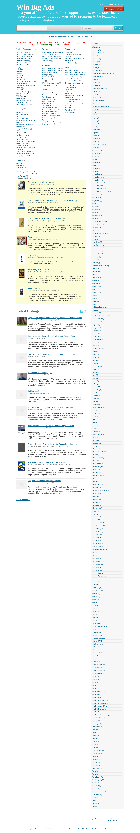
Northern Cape (98, 573)
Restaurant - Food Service (73, 104)
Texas (96, 735)
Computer (19, 67)
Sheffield (96, 676)
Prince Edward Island (100, 626)
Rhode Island (98, 644)
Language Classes (47, 54)
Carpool (67, 52)
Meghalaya (96, 481)
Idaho (95, 360)
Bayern (95, 118)
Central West (97, 186)
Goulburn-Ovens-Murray (101, 316)
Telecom (19, 88)
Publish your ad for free (114, 9)
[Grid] (84, 311)
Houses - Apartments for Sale (51, 68)
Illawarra (96, 363)
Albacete (96, 65)
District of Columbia (100, 233)
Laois (95, 410)
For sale (19, 109)
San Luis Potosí (98, 670)
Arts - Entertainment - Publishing (75, 75)
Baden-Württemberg (99, 97)
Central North (97, 180)
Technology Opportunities (24, 86)
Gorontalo (96, 313)
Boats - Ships (20, 170)
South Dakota (98, 697)
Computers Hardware (23, 129)
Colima (95, 206)
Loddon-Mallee (98, 434)
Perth (95, 614)
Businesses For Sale (23, 56)
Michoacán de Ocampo (100, 490)
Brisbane (96, 138)
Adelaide (96, 50)
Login (102, 4)
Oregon (96, 597)
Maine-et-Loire (97, 464)
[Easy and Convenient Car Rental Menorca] (21, 484)
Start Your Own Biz (22, 104)
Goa (95, 304)
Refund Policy (59, 829)
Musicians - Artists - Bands (73, 59)
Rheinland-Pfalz (98, 641)
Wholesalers (20, 63)
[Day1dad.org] (21, 259)
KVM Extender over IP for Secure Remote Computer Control (51, 425)
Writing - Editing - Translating (51, 122)
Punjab (95, 629)
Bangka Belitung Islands (101, 106)
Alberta (96, 68)
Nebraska (96, 517)
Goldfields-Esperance (100, 307)
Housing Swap (46, 75)
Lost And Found (70, 63)
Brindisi (95, 136)
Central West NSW (99, 189)
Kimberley (96, 404)
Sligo (95, 682)
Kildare (95, 402)
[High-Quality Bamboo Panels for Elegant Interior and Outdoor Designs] (21, 321)
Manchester (97, 467)
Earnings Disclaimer (69, 829)
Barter (18, 116)
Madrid (95, 455)
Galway (95, 280)
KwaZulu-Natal (98, 407)
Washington (97, 768)
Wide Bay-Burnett (99, 792)
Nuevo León (97, 579)
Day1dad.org (33, 255)
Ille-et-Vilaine (97, 366)
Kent (94, 393)
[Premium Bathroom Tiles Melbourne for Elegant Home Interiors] (21, 447)
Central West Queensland (101, 192)
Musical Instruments (22, 145)
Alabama (96, 59)
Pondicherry (97, 623)
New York (97, 535)
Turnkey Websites (22, 92)
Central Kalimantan (99, 177)
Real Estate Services (48, 95)
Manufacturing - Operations (73, 95)
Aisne (95, 56)
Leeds (95, 419)
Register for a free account (114, 4)
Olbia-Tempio (97, 591)
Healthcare (68, 85)
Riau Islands (97, 653)
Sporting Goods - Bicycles (24, 147)
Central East (97, 174)
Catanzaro (96, 162)
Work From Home (22, 52)
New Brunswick (98, 523)
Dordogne (96, 239)
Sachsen (96, 662)
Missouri (96, 499)
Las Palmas (97, 413)
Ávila (95, 94)
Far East (96, 263)
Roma (95, 656)
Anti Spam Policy (40, 829)
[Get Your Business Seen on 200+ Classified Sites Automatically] (21, 204)
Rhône (95, 647)
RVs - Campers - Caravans (24, 172)
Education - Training (71, 81)
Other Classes (46, 61)
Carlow (95, 159)
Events (67, 56)
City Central (97, 201)
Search (118, 28)
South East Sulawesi (100, 703)
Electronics (20, 133)
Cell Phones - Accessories (24, 125)
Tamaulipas (97, 724)
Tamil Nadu (97, 727)
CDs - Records (21, 122)
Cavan (95, 165)
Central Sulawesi (98, 183)
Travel (18, 90)
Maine (95, 461)
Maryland (97, 472)
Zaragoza (96, 806)
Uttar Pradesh (98, 750)
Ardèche (96, 79)
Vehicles (19, 160)
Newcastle (96, 540)
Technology (68, 110)
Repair (44, 120)
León (95, 425)
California (97, 150)
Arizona (96, 82)
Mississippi (97, 496)
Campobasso (97, 153)
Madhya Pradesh (99, 452)
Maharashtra (98, 458)
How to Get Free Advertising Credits (114, 821)
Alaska (96, 62)
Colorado (96, 209)
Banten (95, 109)
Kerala (95, 399)
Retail (66, 106)
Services (44, 90)
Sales (66, 108)
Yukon (95, 801)
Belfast (95, 121)
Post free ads (114, 819)
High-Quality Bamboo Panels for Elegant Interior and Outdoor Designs (55, 317)
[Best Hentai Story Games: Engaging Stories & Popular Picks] (21, 339)
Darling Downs (98, 224)
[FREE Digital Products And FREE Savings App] (21, 222)
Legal (66, 91)
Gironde (95, 298)
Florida (96, 271)
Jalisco (95, 384)
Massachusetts (98, 475)
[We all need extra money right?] (21, 376)
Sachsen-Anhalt (98, 665)
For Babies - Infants (22, 135)
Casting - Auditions (48, 101)
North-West (97, 570)
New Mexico (97, 532)
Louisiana (96, 443)
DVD (17, 131)
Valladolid (96, 756)
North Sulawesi (98, 564)
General (18, 75)
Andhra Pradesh (98, 76)
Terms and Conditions (92, 829)
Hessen (95, 345)
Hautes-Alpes (97, 336)
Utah (95, 747)
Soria (95, 685)
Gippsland (96, 295)
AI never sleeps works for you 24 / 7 (41, 182)
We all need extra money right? (40, 372)
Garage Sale (20, 137)
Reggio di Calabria (99, 638)
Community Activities (71, 54)
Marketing (68, 98)
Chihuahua (96, 198)
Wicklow (96, 789)
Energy (18, 71)
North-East (96, 567)
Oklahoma (97, 588)
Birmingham (97, 130)
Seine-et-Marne (98, 673)
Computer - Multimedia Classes (52, 52)
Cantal (95, 156)
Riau (94, 650)
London (96, 437)
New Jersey (97, 529)
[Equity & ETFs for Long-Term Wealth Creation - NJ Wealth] (21, 411)
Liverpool (96, 431)
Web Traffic (20, 96)
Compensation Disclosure (106, 829)
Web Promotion (21, 94)
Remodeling (32, 237)
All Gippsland (97, 71)
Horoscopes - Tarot (48, 114)
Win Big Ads (35, 7)
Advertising (20, 98)
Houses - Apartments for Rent (51, 70)
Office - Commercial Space (50, 83)
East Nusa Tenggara (99, 251)
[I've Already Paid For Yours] (21, 273)
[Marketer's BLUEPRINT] (21, 292)
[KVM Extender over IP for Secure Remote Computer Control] (21, 429)
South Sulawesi (98, 712)
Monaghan (96, 502)
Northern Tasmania (99, 576)
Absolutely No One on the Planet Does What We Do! (48, 462)
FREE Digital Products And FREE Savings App (46, 218)
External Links (81, 829)
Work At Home (21, 65)
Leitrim (95, 422)
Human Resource (70, 87)
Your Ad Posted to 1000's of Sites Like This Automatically (70, 36)
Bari (94, 112)
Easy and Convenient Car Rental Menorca (44, 480)
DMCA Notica (50, 829)
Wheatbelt (96, 786)
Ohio (95, 585)
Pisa (94, 620)
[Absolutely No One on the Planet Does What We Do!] (21, 466)
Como (95, 212)
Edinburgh (96, 257)
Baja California (98, 100)
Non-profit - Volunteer (71, 100)
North (95, 552)
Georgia (96, 292)
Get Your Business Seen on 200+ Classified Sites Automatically (52, 200)
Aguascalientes (98, 53)
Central (96, 168)
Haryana (96, 331)
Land (43, 81)
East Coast (97, 242)
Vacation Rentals (47, 77)
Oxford (95, 602)
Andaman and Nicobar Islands (103, 73)
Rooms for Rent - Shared (49, 73)
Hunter (95, 357)
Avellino (96, 91)
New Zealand (97, 537)
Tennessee (97, 730)
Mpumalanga (97, 508)
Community (69, 49)
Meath (95, 478)
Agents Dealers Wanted (23, 59)
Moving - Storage (47, 118)
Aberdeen (96, 47)
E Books (19, 69)
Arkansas (96, 85)
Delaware (96, 227)
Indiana (96, 372)
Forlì (94, 274)
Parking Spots (46, 79)
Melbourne (97, 484)
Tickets (18, 150)
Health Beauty (20, 139)
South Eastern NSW (99, 706)
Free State (96, 277)
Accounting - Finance (71, 70)
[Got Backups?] (21, 394)
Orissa (95, 600)
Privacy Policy (31, 829)
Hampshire (96, 328)
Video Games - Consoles (24, 154)
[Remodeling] (21, 240)
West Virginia (98, 780)
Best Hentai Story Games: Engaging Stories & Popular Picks (51, 336)
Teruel (95, 733)
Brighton (96, 133)
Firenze (95, 269)
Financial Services (47, 107)
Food (18, 73)
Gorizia (95, 310)
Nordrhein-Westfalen (99, 549)
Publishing (19, 79)
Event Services (46, 105)
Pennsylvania (98, 611)
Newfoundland (97, 543)
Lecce (95, 416)
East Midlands (98, 248)
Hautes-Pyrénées (98, 339)
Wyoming (96, 798)
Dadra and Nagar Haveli (100, 221)
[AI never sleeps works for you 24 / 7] (21, 185)
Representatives (21, 84)
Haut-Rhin (96, 334)
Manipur (96, 469)
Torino (95, 744)
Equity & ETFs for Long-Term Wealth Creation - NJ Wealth (50, 407)
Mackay (96, 449)
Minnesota (97, 493)
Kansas (96, 387)
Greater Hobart (98, 319)
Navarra (95, 511)
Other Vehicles (21, 176)
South (95, 688)
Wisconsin (97, 795)
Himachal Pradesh (99, 348)
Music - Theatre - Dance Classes (52, 56)
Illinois (96, 369)
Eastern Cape (97, 254)
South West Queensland (101, 715)
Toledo (95, 741)
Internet (67, 89)
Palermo (96, 605)
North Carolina (98, 558)
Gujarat (96, 325)
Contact (121, 819)
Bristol (95, 141)
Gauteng (96, 286)
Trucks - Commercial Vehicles (25, 174)
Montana (96, 505)
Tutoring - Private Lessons (50, 59)
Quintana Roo (97, 632)
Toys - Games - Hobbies (24, 152)
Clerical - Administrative (72, 77)
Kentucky (96, 396)
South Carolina (98, 691)
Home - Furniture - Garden (24, 141)
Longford (96, 440)
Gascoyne (96, 283)
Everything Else (21, 156)
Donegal (96, 236)
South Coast (97, 694)
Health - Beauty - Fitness (50, 109)
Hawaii (95, 342)
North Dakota (98, 561)
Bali (94, 103)
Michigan (96, 487)
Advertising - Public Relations (74, 73)
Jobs (66, 67)
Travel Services (47, 97)
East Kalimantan (98, 245)
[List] (81, 311)
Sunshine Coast (98, 718)
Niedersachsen (98, 546)
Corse (95, 218)
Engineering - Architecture (73, 83)
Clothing (19, 127)
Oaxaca (95, 582)
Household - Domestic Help (50, 116)
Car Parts (19, 166)
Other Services (46, 124)
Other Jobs (68, 112)
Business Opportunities (24, 49)
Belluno (95, 124)
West (95, 771)
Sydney (96, 721)
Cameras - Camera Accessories (26, 120)
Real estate (45, 65)
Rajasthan (97, 635)
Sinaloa (95, 679)
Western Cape (97, 783)
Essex (95, 260)
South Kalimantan (99, 709)
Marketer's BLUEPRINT (37, 288)
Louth (95, 446)
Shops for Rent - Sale (48, 85)
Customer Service (70, 79)
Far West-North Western (101, 266)
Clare (95, 204)
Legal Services (46, 93)
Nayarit (95, 514)
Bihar (95, 127)
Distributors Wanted (22, 61)
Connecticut (97, 215)
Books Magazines (22, 118)
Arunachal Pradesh (99, 88)
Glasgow (96, 301)
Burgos (95, 147)
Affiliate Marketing (22, 100)
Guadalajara (97, 322)
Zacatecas (96, 803)
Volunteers (68, 61)
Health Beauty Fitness (49, 112)
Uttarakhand (97, 753)
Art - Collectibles (21, 114)
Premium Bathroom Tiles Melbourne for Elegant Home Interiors (52, 444)
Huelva (95, 351)
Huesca (95, 354)
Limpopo (96, 428)
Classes (44, 49)
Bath (94, 115)
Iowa (95, 378)
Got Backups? (33, 391)
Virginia (96, 762)
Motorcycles (20, 168)
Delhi (95, 230)
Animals (19, 112)
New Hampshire (98, 526)
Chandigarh (97, 195)
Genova (95, 289)
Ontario (96, 594)
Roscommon (97, 659)
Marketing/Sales (21, 102)
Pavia (95, 608)
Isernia (95, 381)
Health (18, 77)
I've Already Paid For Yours (38, 270)
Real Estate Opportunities (24, 81)
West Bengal (97, 777)
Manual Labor (69, 93)
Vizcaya (96, 765)
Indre (95, 375)
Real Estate (68, 102)
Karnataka (97, 390)
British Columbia (99, 144)
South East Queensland (101, 700)
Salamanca (97, 668)
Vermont (96, 759)
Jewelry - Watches (22, 143)
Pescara (96, 617)
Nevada (96, 520)
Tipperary (96, 738)
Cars (17, 164)
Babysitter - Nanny (47, 99)
